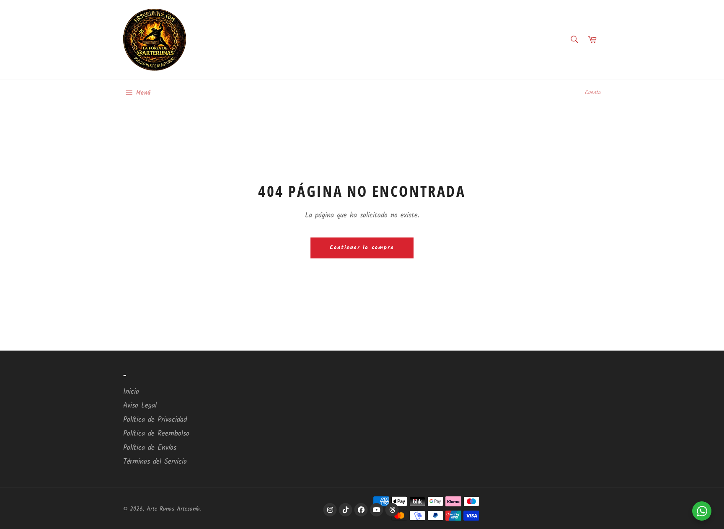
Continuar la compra (362, 247)
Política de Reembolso (156, 433)
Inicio (131, 391)
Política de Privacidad (155, 420)
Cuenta (593, 92)
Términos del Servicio (155, 461)
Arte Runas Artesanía (173, 509)
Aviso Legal (140, 405)
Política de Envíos (149, 448)
